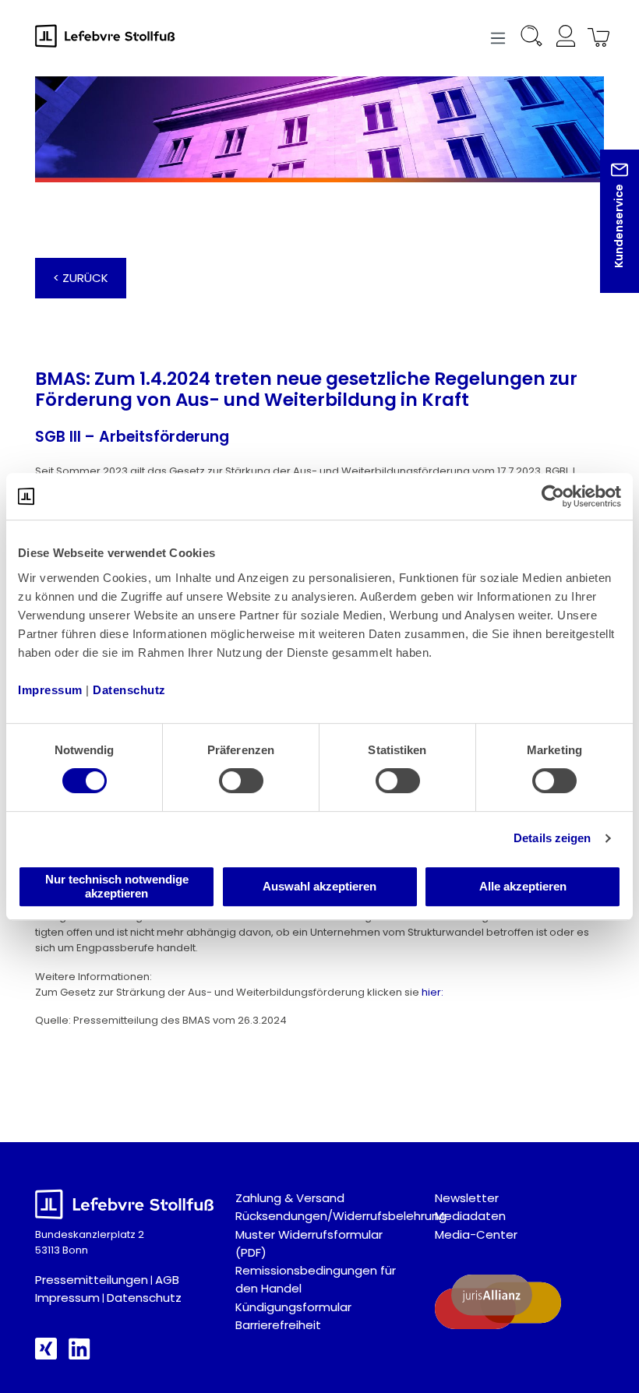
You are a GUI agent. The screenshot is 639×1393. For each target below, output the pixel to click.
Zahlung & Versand (289, 1198)
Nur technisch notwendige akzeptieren (117, 886)
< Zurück (80, 278)
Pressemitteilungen (91, 1279)
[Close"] (607, 233)
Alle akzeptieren (523, 886)
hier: (432, 992)
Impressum (67, 1297)
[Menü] (498, 36)
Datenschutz (144, 1297)
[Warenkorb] (596, 39)
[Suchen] (531, 39)
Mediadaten (470, 1216)
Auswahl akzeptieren (319, 886)
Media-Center (476, 1234)
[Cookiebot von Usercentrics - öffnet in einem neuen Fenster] (553, 496)
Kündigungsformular (293, 1307)
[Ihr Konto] (565, 39)
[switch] (241, 780)
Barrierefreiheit (278, 1325)
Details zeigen (552, 838)
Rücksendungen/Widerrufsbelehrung (341, 1216)
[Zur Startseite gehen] (113, 36)
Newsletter (467, 1198)
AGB (167, 1279)
